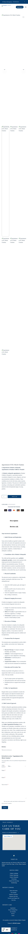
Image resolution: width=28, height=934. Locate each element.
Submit (4, 807)
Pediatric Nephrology (14, 875)
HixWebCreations (16, 923)
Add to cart (14, 496)
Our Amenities (13, 892)
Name (3, 770)
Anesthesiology (14, 882)
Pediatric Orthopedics (14, 877)
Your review (5, 784)
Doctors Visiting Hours (12, 909)
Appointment (19, 7)
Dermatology (14, 879)
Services (12, 913)
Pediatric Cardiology (14, 873)
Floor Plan (13, 900)
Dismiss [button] (25, 2)
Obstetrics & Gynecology (14, 880)
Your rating (4, 766)
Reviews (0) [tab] (14, 526)
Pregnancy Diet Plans (13, 896)
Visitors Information (13, 890)
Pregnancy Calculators (13, 894)
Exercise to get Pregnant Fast (13, 898)
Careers (12, 915)
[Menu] (25, 7)
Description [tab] (14, 521)
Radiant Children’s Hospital (20, 920)
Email (3, 777)
